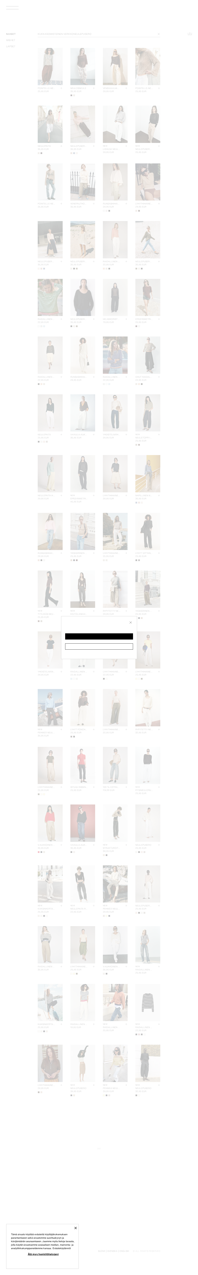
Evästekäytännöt (62, 1248)
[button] (99, 636)
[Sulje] (75, 1228)
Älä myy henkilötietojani (43, 1254)
